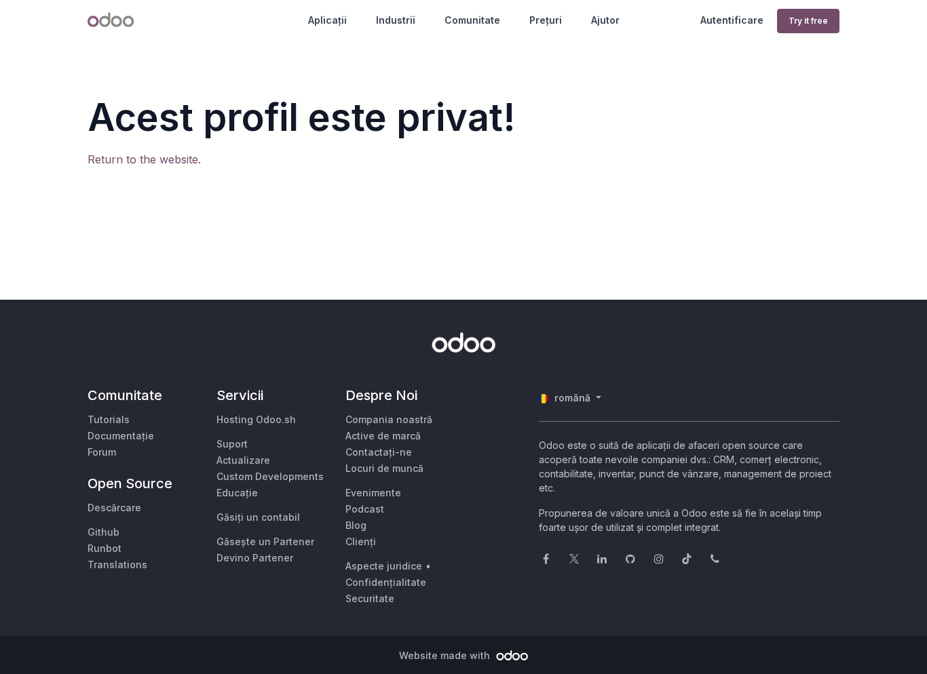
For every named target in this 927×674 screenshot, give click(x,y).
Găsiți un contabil (258, 517)
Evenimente (373, 492)
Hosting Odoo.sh (256, 419)
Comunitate (472, 20)
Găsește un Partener (265, 541)
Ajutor (605, 20)
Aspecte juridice (383, 566)
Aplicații (327, 20)
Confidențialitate (385, 582)
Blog (355, 525)
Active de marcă (383, 435)
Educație (237, 492)
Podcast (364, 509)
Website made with (446, 655)
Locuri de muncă (384, 468)
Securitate (369, 598)
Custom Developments (270, 476)
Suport (232, 444)
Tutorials (109, 419)
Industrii (395, 20)
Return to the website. (144, 159)
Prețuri (545, 20)
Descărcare (114, 507)
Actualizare (243, 460)
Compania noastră (388, 419)
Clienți (360, 541)
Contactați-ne (378, 452)
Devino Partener (254, 557)
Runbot (104, 548)
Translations (117, 564)
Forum (102, 452)
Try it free (808, 21)
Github (103, 532)
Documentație (121, 435)
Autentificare (731, 20)
